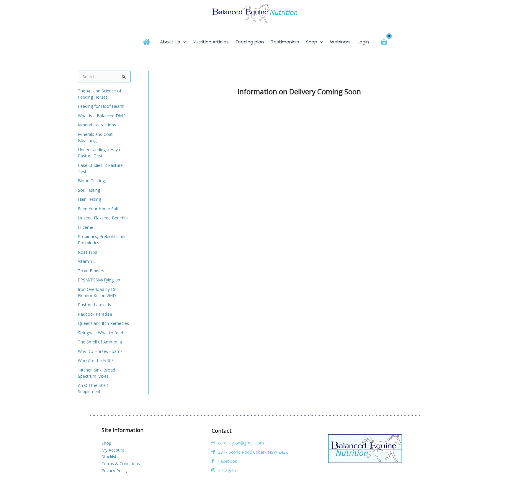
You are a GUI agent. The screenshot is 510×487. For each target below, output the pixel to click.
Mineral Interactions (97, 125)
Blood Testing (91, 180)
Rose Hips (87, 252)
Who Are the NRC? (95, 360)
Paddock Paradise (95, 314)
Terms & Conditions (121, 463)
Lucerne (85, 227)
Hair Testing (89, 199)
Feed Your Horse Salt (98, 208)
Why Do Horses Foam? (100, 351)
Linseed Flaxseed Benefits (103, 218)
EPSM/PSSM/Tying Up (99, 280)
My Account (113, 450)
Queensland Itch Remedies (103, 323)
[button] (183, 42)
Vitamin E (87, 261)
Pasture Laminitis (94, 304)
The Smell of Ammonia (100, 342)
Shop (106, 443)
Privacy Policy (115, 470)
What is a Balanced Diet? (101, 115)
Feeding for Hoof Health (101, 106)
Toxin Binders (91, 270)
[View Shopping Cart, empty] (384, 42)
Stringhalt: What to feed (100, 332)
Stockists (110, 457)
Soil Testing (89, 190)
